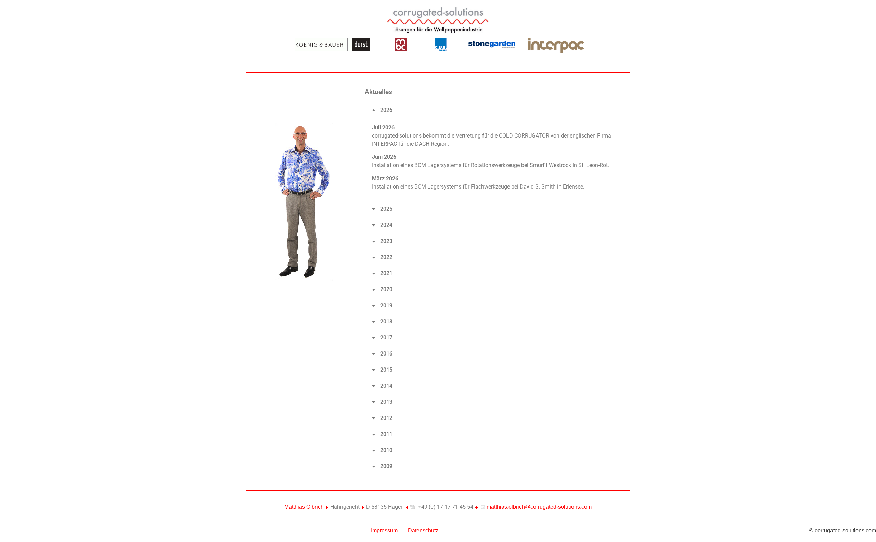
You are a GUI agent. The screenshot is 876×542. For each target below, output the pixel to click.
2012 (386, 418)
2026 (386, 110)
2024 (386, 225)
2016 (386, 353)
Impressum (384, 530)
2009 (386, 466)
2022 (386, 257)
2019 (386, 305)
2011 (386, 434)
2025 (386, 209)
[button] (495, 110)
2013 (386, 402)
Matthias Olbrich (304, 507)
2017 (386, 337)
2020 (386, 289)
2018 (386, 321)
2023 (386, 241)
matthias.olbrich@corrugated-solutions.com (538, 507)
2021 (386, 273)
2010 (386, 450)
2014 (386, 386)
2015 (386, 369)
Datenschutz (423, 530)
